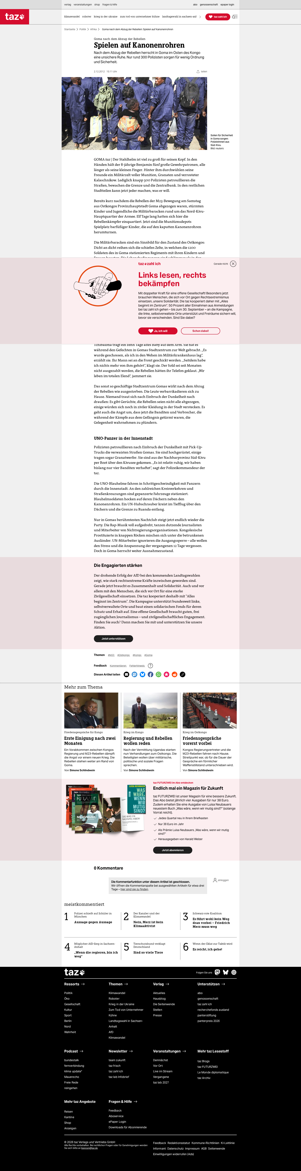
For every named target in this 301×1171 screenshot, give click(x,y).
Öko (67, 998)
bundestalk (71, 1060)
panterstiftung (207, 1015)
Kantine (69, 1117)
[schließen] (233, 263)
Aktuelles (159, 993)
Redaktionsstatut (179, 1143)
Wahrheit (70, 1032)
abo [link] (195, 4)
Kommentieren (118, 665)
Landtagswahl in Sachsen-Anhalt (126, 1023)
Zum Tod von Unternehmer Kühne (126, 1012)
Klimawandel (117, 993)
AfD (111, 1032)
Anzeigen (70, 1128)
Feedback (115, 1110)
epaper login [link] (227, 4)
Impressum (192, 1148)
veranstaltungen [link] (83, 4)
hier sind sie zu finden (134, 889)
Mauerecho (71, 1077)
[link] (72, 16)
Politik (82, 29)
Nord (67, 1026)
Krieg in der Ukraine (121, 1004)
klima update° (73, 1071)
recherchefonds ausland (213, 1010)
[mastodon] (217, 974)
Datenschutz (175, 1148)
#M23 (111, 655)
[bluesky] (226, 974)
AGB (204, 1148)
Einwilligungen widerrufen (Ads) (173, 1154)
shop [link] (97, 4)
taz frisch (115, 1066)
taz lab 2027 (161, 1082)
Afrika (93, 29)
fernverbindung (74, 1066)
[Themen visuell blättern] (200, 17)
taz (74, 972)
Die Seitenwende (164, 1004)
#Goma (148, 655)
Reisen (68, 1111)
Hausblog (159, 998)
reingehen (70, 1088)
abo (200, 993)
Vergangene (161, 1077)
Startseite (69, 29)
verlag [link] (67, 4)
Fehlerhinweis (137, 665)
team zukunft (117, 1060)
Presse (157, 1015)
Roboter (114, 998)
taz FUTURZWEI (208, 1067)
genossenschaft (208, 998)
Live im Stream (162, 1071)
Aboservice (116, 1116)
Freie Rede (71, 1082)
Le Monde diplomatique (213, 1072)
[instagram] (234, 974)
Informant (160, 1148)
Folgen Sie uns (204, 972)
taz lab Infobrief (119, 1077)
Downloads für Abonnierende (128, 1127)
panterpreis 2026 (209, 1021)
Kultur (68, 1010)
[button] (235, 17)
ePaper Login (117, 1122)
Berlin (68, 1021)
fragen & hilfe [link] (109, 4)
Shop (67, 1123)
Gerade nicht (221, 263)
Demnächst (160, 1060)
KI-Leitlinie (228, 1143)
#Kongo (137, 655)
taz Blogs (204, 1061)
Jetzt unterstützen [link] (113, 638)
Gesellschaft (72, 1004)
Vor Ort (158, 1066)
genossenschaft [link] (209, 4)
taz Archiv (204, 1078)
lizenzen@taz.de (89, 1148)
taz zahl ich (205, 1004)
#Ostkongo (123, 655)
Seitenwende (216, 1148)
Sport (68, 1015)
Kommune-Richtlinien (206, 1143)
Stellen (157, 1010)
